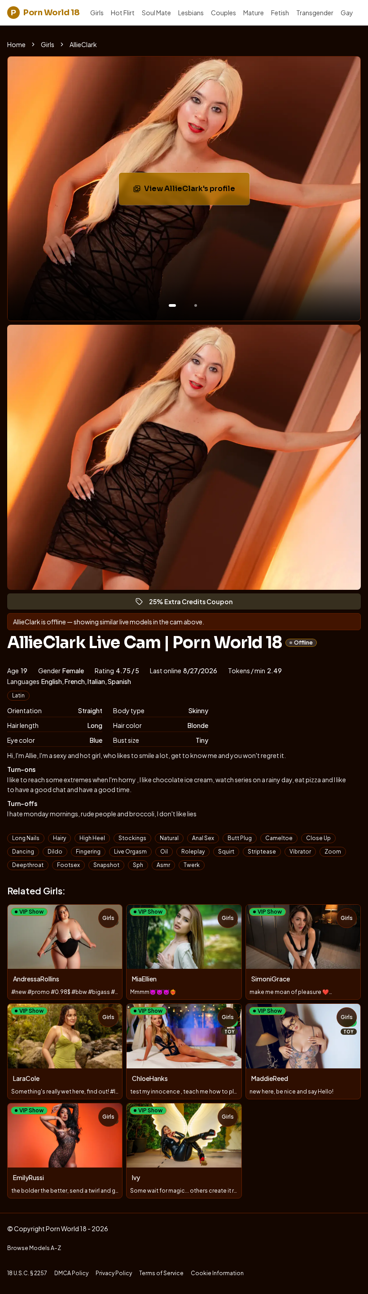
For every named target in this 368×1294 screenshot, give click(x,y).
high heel (92, 838)
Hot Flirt (123, 13)
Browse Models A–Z (34, 1248)
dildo (55, 851)
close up (318, 838)
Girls (97, 13)
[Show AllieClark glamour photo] (196, 305)
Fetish (280, 13)
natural (169, 838)
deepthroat (28, 865)
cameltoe (279, 838)
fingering (88, 851)
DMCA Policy (71, 1273)
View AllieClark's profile (197, 191)
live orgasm (130, 851)
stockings (132, 838)
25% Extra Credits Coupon (195, 603)
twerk (192, 865)
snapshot (106, 865)
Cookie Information (217, 1273)
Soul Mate (156, 13)
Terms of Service (161, 1273)
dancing (23, 851)
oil (164, 851)
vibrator (300, 851)
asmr (163, 865)
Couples (223, 13)
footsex (68, 865)
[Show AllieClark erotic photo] (172, 305)
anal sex (203, 838)
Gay (347, 13)
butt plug (240, 838)
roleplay (193, 851)
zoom (332, 851)
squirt (226, 851)
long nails (25, 838)
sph (138, 865)
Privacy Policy (114, 1273)
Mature (253, 13)
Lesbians (191, 13)
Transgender (314, 13)
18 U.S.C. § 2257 (27, 1273)
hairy (59, 838)
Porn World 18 (45, 12)
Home (16, 44)
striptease (262, 851)
